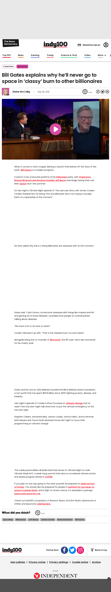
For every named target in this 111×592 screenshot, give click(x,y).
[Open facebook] (64, 550)
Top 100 (6, 55)
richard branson (64, 519)
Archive (96, 562)
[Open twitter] (72, 550)
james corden (47, 519)
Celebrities (8, 66)
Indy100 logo (55, 45)
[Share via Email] (107, 92)
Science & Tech (69, 55)
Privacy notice (37, 562)
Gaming (35, 55)
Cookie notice (80, 562)
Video (87, 55)
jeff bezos (33, 519)
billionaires (21, 519)
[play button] (55, 129)
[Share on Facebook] (98, 92)
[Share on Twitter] (102, 92)
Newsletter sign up (91, 45)
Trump (50, 55)
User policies (17, 562)
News (21, 55)
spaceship (8, 519)
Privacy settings (58, 562)
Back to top (101, 550)
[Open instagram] (80, 550)
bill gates (22, 66)
